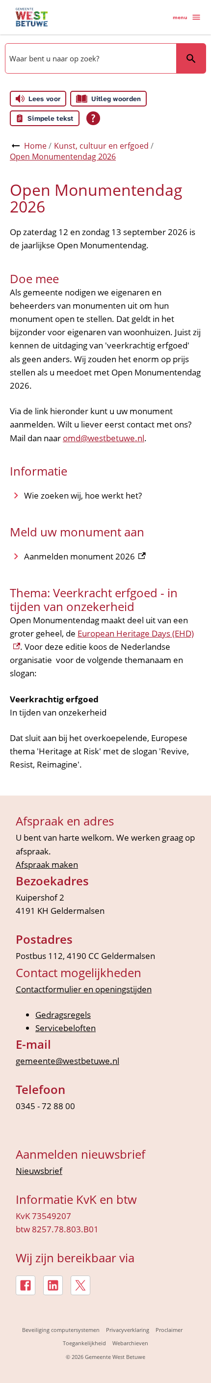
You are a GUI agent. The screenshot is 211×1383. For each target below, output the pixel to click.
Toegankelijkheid (84, 1343)
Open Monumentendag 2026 (63, 156)
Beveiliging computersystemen (61, 1329)
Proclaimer (169, 1329)
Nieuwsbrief (39, 1170)
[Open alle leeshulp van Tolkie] (93, 118)
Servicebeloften (65, 1028)
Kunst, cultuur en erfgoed (101, 145)
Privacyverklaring (127, 1329)
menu (180, 17)
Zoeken (191, 58)
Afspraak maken (47, 864)
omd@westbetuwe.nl (103, 438)
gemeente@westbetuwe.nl (67, 1060)
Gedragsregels (63, 1014)
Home (35, 145)
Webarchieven (130, 1343)
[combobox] (89, 58)
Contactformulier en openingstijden (84, 989)
